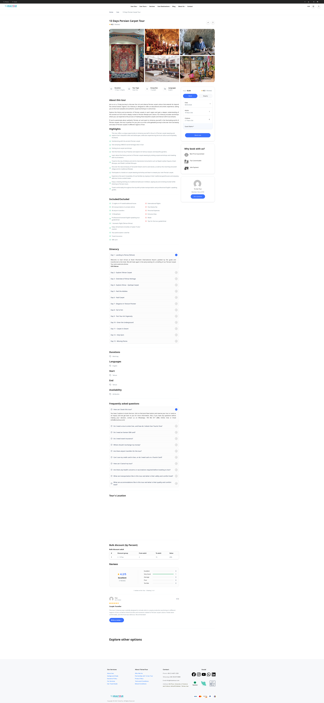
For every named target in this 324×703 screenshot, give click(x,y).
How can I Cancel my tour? (122, 464)
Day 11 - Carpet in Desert (120, 329)
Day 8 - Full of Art (117, 310)
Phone (7, 2)
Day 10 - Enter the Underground (122, 322)
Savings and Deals (112, 676)
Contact (190, 6)
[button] (313, 6)
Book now (198, 135)
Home (111, 12)
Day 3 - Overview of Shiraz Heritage (123, 279)
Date (186, 103)
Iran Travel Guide (112, 684)
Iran (118, 12)
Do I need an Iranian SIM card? (124, 432)
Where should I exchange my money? (126, 445)
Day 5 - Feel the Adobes (119, 291)
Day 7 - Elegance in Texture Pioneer (123, 304)
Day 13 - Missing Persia (119, 341)
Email (15, 2)
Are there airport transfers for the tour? (127, 451)
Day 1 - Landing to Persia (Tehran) (123, 255)
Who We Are (139, 673)
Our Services (111, 681)
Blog (173, 6)
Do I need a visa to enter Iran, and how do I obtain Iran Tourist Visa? (137, 426)
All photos (207, 78)
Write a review (116, 620)
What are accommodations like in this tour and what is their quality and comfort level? (142, 483)
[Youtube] (204, 674)
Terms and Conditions (142, 681)
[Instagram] (199, 674)
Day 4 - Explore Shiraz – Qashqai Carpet (125, 285)
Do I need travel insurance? (123, 439)
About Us (181, 6)
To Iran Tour (198, 189)
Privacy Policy (139, 678)
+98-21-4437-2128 (172, 673)
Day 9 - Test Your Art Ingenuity (121, 316)
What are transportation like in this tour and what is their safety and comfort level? (143, 476)
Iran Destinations (164, 6)
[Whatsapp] (209, 674)
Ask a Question (198, 196)
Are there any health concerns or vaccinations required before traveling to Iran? (142, 470)
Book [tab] (190, 96)
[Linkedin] (214, 674)
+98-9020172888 (175, 677)
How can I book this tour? (122, 409)
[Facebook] (194, 674)
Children (187, 118)
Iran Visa (134, 6)
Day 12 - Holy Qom (117, 335)
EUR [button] (308, 6)
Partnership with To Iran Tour (144, 676)
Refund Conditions (140, 684)
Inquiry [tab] (205, 96)
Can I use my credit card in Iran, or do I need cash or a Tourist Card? (137, 457)
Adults (187, 110)
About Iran (110, 673)
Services (152, 6)
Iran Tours (143, 6)
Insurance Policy (112, 678)
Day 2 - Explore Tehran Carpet (121, 272)
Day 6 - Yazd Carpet (117, 297)
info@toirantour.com (173, 680)
